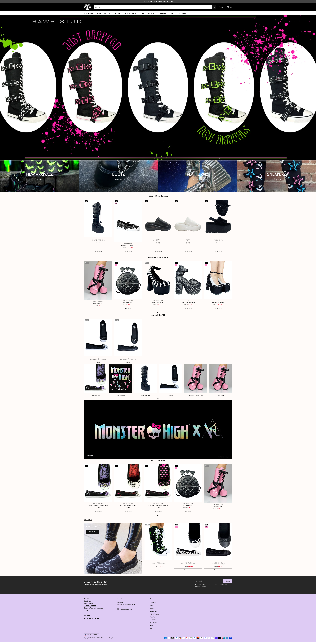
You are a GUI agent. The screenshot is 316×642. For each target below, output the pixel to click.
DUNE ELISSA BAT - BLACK (98, 241)
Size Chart (87, 601)
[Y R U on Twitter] (87, 619)
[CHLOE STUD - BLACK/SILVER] (98, 337)
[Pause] (220, 158)
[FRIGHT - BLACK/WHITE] (158, 280)
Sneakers (152, 608)
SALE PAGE (153, 611)
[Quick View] (109, 201)
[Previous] (84, 285)
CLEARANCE (153, 623)
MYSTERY (153, 620)
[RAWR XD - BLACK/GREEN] (158, 541)
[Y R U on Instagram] (93, 619)
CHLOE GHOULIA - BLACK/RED (128, 505)
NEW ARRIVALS (154, 614)
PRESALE (152, 617)
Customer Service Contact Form (126, 604)
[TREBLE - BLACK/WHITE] (218, 280)
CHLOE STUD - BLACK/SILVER (98, 360)
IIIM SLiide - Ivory (188, 241)
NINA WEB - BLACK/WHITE (128, 245)
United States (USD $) (92, 634)
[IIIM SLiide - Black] (158, 218)
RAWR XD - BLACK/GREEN (158, 564)
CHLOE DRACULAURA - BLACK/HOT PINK (158, 505)
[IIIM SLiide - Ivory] (188, 218)
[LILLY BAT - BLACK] (218, 218)
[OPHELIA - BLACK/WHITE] (188, 280)
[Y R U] (87, 7)
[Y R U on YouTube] (98, 619)
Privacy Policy (88, 603)
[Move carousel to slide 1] (126, 158)
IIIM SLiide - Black (158, 241)
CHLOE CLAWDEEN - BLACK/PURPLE (98, 505)
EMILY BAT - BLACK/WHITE (188, 564)
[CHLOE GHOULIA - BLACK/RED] (128, 483)
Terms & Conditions (90, 606)
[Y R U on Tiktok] (95, 619)
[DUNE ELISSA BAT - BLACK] (98, 218)
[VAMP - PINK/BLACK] (98, 280)
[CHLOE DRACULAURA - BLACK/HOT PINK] (158, 483)
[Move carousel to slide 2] (187, 158)
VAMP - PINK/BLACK (98, 303)
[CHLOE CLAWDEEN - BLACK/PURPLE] (98, 483)
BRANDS (152, 629)
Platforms (153, 602)
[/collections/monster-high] (158, 429)
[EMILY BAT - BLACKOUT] (218, 541)
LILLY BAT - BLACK (218, 241)
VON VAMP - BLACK (128, 302)
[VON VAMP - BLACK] (128, 280)
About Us (87, 599)
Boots (151, 605)
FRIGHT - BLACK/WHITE (158, 302)
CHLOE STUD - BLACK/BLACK (128, 360)
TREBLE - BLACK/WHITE (218, 302)
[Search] (214, 7)
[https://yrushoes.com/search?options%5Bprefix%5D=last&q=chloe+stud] (158, 87)
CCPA (86, 610)
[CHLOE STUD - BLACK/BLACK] (128, 337)
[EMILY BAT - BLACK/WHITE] (188, 541)
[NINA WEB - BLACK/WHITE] (128, 221)
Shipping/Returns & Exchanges (93, 608)
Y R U (94, 638)
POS (98, 638)
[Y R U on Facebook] (85, 619)
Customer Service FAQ (126, 609)
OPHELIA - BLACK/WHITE (188, 302)
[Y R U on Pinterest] (90, 619)
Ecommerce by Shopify (107, 638)
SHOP (151, 626)
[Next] (232, 285)
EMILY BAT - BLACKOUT (218, 564)
